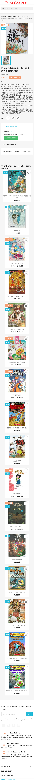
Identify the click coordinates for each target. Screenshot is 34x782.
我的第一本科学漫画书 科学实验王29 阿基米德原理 (17, 197)
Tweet (13, 118)
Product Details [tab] (11, 127)
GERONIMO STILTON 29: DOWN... (17, 658)
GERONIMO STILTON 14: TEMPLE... (17, 691)
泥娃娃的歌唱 (17, 494)
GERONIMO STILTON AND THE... (17, 428)
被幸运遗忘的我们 (17, 559)
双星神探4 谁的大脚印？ (17, 527)
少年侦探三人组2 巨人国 (17, 329)
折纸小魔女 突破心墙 (17, 263)
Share (8, 118)
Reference (8, 134)
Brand (6, 132)
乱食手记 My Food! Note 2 (17, 625)
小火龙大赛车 (17, 461)
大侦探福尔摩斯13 (17, 395)
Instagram (18, 725)
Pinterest (18, 118)
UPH (10, 132)
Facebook (3, 725)
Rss (13, 725)
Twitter (8, 725)
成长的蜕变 (17, 230)
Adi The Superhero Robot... (17, 296)
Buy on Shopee (11, 138)
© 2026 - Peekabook (8, 779)
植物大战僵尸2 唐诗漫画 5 (17, 362)
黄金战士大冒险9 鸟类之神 (17, 592)
